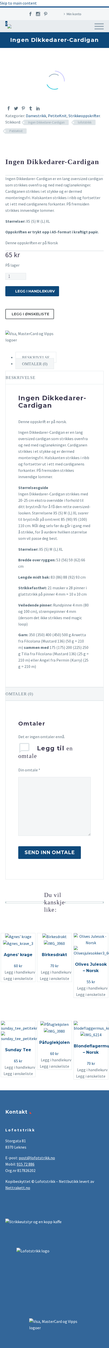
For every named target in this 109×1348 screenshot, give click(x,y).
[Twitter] (16, 108)
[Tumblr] (31, 108)
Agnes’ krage (18, 954)
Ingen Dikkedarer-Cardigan (46, 122)
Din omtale (29, 769)
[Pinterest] (45, 14)
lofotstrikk (85, 122)
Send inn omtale (50, 852)
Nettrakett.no (17, 1187)
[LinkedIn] (38, 108)
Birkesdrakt (54, 954)
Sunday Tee (18, 1049)
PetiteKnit (57, 115)
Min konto (74, 14)
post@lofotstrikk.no (37, 1157)
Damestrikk (36, 115)
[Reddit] (45, 108)
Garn (74, 42)
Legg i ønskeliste (30, 314)
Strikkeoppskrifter (84, 115)
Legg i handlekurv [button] (20, 972)
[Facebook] (30, 14)
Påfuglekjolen (54, 1042)
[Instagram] (38, 14)
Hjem (58, 42)
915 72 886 (25, 1164)
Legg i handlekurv (35, 291)
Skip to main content (18, 3)
